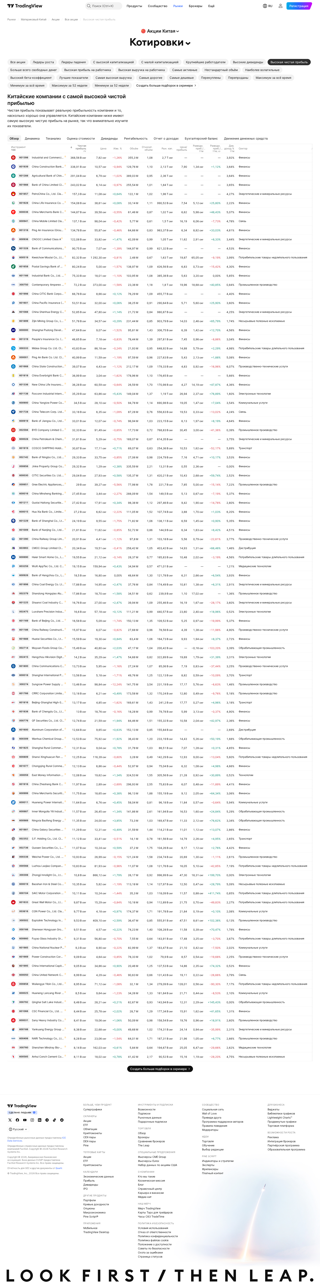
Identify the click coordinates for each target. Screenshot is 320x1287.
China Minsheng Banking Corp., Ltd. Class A (48, 493)
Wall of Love (209, 1113)
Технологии (246, 775)
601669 (23, 956)
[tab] (17, 62)
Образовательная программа (286, 1149)
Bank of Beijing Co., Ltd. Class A (48, 620)
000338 (23, 856)
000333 (23, 348)
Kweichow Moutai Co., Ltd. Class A (48, 257)
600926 (23, 575)
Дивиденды (90, 1184)
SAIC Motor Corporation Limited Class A (48, 893)
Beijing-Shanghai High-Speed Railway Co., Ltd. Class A (48, 702)
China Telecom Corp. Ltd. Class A (48, 411)
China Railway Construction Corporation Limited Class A (48, 629)
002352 (23, 838)
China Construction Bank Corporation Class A (48, 166)
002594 (23, 430)
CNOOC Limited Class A (46, 239)
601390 (23, 538)
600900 (23, 402)
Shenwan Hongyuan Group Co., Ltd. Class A (48, 929)
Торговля (208, 1141)
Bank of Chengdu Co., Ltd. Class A (48, 711)
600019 (23, 884)
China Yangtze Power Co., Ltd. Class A (48, 402)
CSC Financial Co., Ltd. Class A (48, 1011)
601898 (23, 584)
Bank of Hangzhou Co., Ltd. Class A (48, 575)
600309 (23, 738)
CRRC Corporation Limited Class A (48, 693)
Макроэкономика (94, 1212)
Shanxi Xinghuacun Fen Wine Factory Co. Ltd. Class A (48, 756)
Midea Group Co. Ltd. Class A (48, 348)
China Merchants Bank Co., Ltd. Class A (48, 212)
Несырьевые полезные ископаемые (262, 320)
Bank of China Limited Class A (48, 184)
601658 (23, 266)
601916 (23, 784)
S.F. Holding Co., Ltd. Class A (48, 838)
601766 (23, 693)
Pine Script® (90, 1216)
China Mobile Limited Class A (48, 221)
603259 (23, 566)
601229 (23, 520)
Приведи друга (211, 1117)
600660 (23, 938)
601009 (23, 529)
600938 (23, 239)
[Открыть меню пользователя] (280, 6)
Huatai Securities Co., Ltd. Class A (48, 638)
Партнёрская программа (283, 1145)
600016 (23, 493)
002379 (23, 593)
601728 (23, 411)
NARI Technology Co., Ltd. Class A (48, 1038)
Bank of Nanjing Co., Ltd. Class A (48, 529)
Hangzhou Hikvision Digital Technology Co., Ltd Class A (48, 657)
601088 (23, 311)
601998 (23, 293)
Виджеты (273, 1109)
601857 (23, 193)
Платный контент (212, 1173)
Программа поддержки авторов (222, 1121)
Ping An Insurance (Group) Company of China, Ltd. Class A (48, 230)
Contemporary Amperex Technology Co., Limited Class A (48, 284)
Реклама (273, 1137)
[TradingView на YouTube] (24, 1120)
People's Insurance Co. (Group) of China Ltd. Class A (48, 339)
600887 (23, 811)
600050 (23, 974)
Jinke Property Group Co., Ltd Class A (48, 466)
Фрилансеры (210, 1169)
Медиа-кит (144, 1196)
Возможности (146, 1109)
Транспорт (245, 448)
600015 (23, 511)
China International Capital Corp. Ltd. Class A (48, 965)
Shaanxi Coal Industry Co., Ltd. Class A (48, 602)
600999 (23, 793)
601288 (23, 175)
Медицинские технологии (255, 566)
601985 (23, 947)
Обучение (208, 1145)
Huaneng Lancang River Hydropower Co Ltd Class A (48, 993)
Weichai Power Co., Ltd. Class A (48, 856)
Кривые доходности (96, 1204)
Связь (242, 221)
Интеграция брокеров (282, 1141)
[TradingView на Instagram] (32, 1120)
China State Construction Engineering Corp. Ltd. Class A (48, 366)
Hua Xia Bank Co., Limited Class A (48, 511)
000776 (23, 720)
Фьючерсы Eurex (148, 1160)
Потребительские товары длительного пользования (271, 348)
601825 (23, 747)
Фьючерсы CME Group (152, 1156)
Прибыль (89, 1180)
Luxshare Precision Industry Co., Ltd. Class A (48, 611)
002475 (23, 611)
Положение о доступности (154, 1244)
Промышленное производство (258, 284)
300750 (23, 284)
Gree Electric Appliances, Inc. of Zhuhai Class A (48, 484)
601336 (23, 384)
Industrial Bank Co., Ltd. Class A (48, 275)
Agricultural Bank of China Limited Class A (48, 175)
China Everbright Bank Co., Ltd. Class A (48, 375)
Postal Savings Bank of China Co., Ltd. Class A (48, 266)
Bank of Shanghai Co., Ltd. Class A (48, 520)
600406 (23, 1038)
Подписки (144, 1113)
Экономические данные (98, 1176)
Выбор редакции (213, 1149)
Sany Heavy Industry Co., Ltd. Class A (48, 1020)
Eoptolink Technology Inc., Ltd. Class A (48, 920)
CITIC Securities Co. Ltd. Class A (48, 475)
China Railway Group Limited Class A (48, 538)
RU (270, 6)
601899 (23, 321)
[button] (144, 6)
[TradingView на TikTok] (54, 1120)
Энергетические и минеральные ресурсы (265, 193)
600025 (23, 993)
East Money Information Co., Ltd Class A (48, 775)
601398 (23, 157)
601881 (23, 829)
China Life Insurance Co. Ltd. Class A (48, 202)
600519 (23, 257)
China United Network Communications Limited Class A (48, 974)
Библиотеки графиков (281, 1113)
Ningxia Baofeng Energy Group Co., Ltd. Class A (48, 820)
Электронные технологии (255, 393)
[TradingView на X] (10, 1120)
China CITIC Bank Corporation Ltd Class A (48, 293)
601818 (23, 375)
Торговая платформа (281, 1125)
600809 (23, 756)
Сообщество (157, 6)
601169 (23, 620)
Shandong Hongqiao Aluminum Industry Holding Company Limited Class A (48, 593)
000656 (23, 466)
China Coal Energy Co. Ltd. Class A (48, 584)
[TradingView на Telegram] (47, 1120)
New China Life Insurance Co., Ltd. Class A (48, 384)
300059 (23, 775)
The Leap (143, 1145)
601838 (23, 711)
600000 (23, 330)
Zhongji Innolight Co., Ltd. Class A (48, 874)
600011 (23, 802)
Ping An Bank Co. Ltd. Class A (48, 357)
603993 (23, 548)
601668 (23, 366)
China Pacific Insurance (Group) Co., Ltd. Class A (48, 302)
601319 (23, 339)
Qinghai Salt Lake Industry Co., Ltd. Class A (48, 1002)
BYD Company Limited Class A (48, 429)
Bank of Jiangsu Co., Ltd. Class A (48, 420)
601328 (23, 248)
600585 (23, 1056)
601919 (23, 448)
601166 (23, 275)
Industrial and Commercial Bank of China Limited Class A (48, 157)
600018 (23, 675)
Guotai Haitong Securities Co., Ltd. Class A (48, 502)
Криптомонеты (92, 1133)
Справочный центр (150, 1188)
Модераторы (210, 1129)
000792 (23, 1002)
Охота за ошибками (150, 1252)
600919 (23, 420)
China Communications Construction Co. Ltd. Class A (48, 666)
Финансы (244, 157)
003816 (23, 911)
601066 (23, 1011)
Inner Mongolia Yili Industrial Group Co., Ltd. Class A (48, 811)
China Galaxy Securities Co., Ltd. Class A (48, 829)
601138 (23, 393)
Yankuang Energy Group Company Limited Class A (48, 1029)
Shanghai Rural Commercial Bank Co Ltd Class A (48, 747)
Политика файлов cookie (153, 1240)
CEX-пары (89, 1137)
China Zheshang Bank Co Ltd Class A (48, 784)
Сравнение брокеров (151, 1141)
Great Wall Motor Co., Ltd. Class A (48, 902)
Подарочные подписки (152, 1121)
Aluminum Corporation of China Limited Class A (48, 729)
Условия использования (153, 1228)
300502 (23, 920)
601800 (23, 666)
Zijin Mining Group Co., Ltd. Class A (48, 320)
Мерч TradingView (149, 1208)
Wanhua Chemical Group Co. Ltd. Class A (48, 738)
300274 (23, 684)
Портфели (89, 1200)
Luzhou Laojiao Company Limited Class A (48, 865)
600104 (23, 893)
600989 (23, 820)
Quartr (59, 1168)
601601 (23, 302)
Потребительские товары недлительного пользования (273, 257)
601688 (23, 638)
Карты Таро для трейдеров (155, 1212)
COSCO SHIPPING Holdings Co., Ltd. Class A (48, 448)
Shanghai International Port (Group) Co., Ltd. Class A (48, 675)
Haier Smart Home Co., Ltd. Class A (48, 557)
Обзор (142, 1133)
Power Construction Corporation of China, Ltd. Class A (48, 956)
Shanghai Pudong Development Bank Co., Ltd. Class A (48, 330)
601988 (23, 184)
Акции (87, 1120)
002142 (23, 457)
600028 (23, 439)
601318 (23, 230)
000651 (23, 484)
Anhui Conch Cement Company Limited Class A (48, 1056)
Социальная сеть (213, 1109)
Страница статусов (150, 1256)
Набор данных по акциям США (157, 1165)
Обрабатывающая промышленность (262, 647)
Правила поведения (214, 1125)
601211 (23, 502)
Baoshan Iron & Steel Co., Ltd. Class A (48, 884)
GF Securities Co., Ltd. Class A (48, 720)
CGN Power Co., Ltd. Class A (48, 911)
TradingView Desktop (96, 1232)
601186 (23, 629)
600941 (23, 221)
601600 (23, 729)
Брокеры (195, 6)
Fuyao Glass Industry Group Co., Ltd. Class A (48, 938)
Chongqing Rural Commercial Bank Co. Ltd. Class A (48, 765)
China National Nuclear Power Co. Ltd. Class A (48, 947)
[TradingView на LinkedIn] (39, 1120)
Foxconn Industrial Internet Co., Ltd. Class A (48, 393)
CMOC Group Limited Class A (48, 548)
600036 (23, 212)
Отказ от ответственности (154, 1232)
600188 (23, 1029)
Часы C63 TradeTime (151, 1216)
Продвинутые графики (282, 1121)
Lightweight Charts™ (280, 1117)
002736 (23, 847)
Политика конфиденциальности (158, 1236)
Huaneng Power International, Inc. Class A (48, 802)
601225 (23, 602)
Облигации (90, 1129)
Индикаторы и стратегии (218, 1160)
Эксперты (208, 1165)
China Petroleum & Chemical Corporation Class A (48, 439)
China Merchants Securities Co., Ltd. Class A (48, 793)
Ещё (211, 6)
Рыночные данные (149, 1117)
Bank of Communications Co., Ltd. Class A (48, 248)
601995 (23, 965)
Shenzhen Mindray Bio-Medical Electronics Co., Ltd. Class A (48, 1047)
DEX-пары (89, 1141)
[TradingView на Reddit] (61, 1120)
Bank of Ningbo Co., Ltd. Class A (48, 457)
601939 (23, 166)
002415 (23, 657)
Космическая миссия (151, 1180)
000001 (23, 357)
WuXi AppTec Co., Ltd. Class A (48, 566)
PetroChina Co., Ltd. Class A (48, 193)
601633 (23, 902)
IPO (85, 1188)
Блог (141, 1184)
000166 (23, 929)
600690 (23, 557)
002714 (23, 647)
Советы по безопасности (153, 1248)
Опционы (89, 1208)
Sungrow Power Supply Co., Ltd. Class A (48, 684)
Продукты (134, 6)
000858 (23, 983)
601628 (23, 202)
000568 (23, 865)
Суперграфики (92, 1109)
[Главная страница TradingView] (24, 6)
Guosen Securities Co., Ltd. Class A (48, 847)
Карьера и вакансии (151, 1192)
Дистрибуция (247, 548)
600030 (23, 475)
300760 (23, 1047)
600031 (23, 1020)
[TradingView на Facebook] (17, 1120)
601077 (23, 766)
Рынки (178, 6)
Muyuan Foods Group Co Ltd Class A (48, 647)
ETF (85, 1124)
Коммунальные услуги (253, 402)
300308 (23, 875)
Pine (86, 1145)
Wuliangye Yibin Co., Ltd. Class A (48, 983)
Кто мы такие (146, 1176)
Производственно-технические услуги (263, 366)
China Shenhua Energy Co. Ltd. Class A (48, 311)
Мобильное (90, 1228)
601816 (23, 702)
